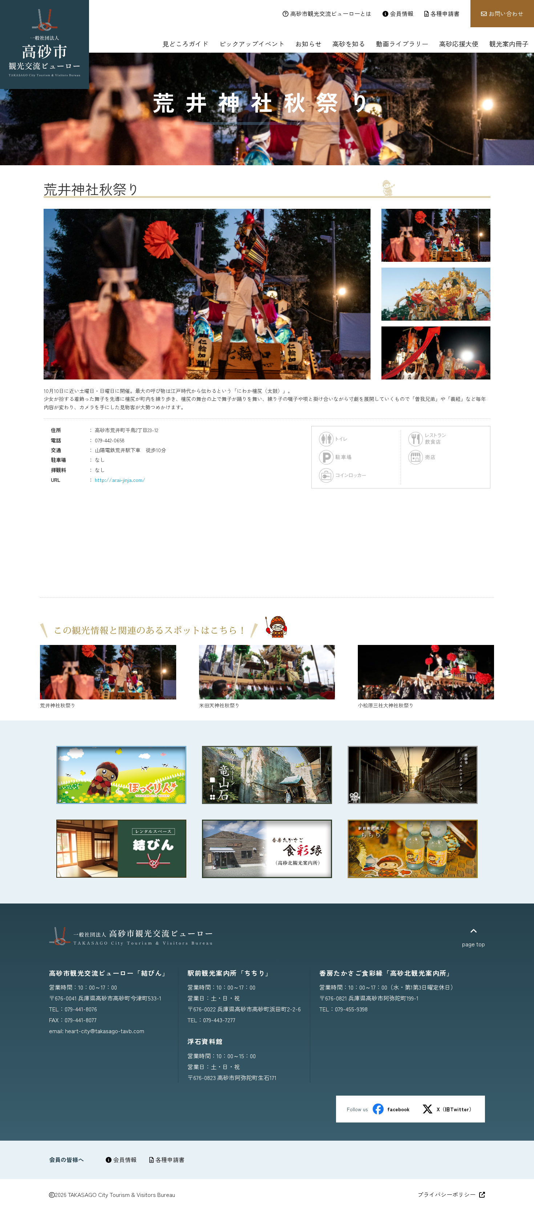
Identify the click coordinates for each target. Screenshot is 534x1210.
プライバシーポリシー (446, 1194)
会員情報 (125, 1159)
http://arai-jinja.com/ (120, 479)
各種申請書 (170, 1159)
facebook (398, 1109)
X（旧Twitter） (455, 1109)
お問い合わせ (506, 13)
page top (473, 943)
